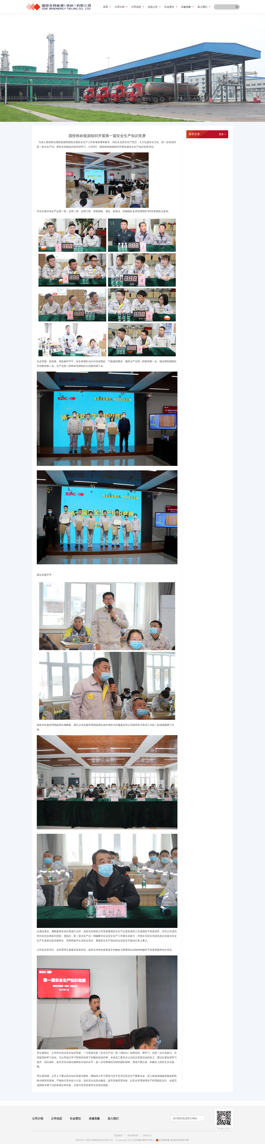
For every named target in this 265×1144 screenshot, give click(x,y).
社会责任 (75, 1118)
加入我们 (113, 1118)
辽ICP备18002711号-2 (143, 1140)
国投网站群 (132, 1135)
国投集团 (118, 1135)
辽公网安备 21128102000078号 (174, 1140)
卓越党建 (94, 1118)
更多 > (222, 134)
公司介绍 (37, 1118)
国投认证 (147, 1135)
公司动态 (56, 1118)
